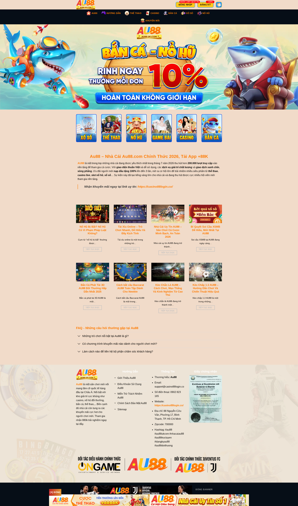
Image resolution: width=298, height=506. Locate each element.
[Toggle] (79, 339)
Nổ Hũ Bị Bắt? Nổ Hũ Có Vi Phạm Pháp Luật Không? (92, 233)
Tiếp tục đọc (92, 252)
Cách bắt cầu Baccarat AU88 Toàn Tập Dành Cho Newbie (130, 291)
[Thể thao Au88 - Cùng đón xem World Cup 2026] (111, 131)
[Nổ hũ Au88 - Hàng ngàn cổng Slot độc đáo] (136, 131)
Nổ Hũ (206, 13)
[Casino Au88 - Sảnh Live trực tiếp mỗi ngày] (186, 131)
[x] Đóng (55, 492)
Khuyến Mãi (153, 20)
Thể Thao (135, 13)
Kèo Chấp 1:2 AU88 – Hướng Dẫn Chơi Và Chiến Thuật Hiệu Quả (205, 291)
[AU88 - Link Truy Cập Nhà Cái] (87, 4)
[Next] (288, 68)
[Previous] (10, 68)
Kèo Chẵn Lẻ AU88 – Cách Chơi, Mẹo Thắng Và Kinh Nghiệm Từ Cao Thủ (168, 293)
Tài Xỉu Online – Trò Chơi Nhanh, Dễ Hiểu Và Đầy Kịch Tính (130, 233)
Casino (155, 13)
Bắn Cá (172, 13)
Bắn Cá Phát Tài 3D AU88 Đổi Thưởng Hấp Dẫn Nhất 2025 (92, 291)
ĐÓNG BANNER (204, 492)
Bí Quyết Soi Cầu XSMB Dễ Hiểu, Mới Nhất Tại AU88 (205, 233)
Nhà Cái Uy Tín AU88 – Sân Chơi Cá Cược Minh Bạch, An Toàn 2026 (168, 234)
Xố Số (189, 13)
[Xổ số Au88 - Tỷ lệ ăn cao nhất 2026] (86, 131)
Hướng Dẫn (113, 13)
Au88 (94, 13)
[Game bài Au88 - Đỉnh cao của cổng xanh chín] (161, 131)
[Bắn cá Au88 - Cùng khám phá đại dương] (211, 131)
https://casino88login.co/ (155, 189)
